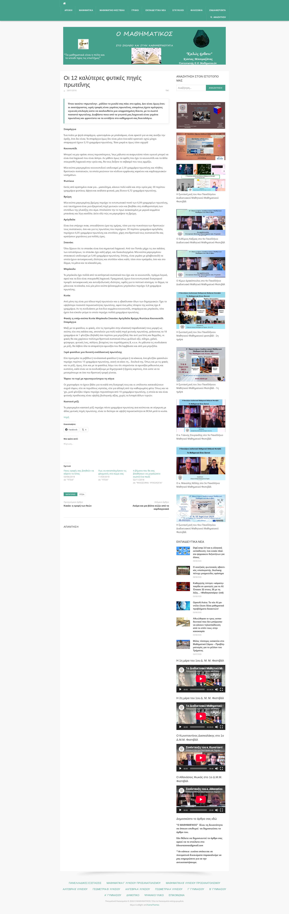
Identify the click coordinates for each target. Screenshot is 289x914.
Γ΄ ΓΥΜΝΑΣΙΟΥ (196, 889)
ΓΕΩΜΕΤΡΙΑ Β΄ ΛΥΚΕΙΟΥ (106, 889)
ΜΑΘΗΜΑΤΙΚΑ (86, 10)
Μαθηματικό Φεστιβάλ (112, 10)
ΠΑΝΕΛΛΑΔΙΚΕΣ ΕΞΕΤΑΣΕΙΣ (85, 883)
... (64, 90)
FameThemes (153, 904)
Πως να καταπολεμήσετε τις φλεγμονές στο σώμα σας (112, 472)
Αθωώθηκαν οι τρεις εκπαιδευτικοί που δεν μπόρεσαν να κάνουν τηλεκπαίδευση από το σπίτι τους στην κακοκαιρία (207, 624)
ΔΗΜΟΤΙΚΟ (132, 895)
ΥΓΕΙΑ (81, 494)
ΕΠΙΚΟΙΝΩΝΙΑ (177, 895)
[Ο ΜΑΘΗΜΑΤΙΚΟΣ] (144, 45)
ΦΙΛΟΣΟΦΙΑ (197, 10)
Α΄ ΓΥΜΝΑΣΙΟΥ (112, 895)
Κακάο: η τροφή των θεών (78, 505)
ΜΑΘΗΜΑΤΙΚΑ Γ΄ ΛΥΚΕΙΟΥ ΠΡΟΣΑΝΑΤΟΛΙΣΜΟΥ (134, 883)
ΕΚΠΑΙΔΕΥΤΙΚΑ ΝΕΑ (156, 10)
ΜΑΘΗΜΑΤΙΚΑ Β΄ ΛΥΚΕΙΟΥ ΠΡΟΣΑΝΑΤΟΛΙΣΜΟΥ (193, 883)
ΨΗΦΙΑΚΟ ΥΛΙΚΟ (154, 895)
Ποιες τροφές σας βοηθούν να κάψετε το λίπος (79, 472)
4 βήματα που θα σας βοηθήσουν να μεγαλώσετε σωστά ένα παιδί (146, 473)
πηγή (66, 417)
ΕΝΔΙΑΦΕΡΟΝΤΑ (217, 10)
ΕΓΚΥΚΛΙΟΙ (178, 10)
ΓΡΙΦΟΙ (135, 10)
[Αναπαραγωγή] (180, 689)
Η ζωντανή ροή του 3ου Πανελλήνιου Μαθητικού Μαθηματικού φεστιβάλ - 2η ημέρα (197, 335)
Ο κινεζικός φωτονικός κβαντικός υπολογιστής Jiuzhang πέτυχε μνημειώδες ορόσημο (209, 570)
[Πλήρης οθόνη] (221, 689)
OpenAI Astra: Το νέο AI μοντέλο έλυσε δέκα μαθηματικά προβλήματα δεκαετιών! (208, 605)
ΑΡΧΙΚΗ (68, 10)
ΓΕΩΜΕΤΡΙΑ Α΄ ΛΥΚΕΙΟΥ (169, 889)
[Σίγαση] (216, 689)
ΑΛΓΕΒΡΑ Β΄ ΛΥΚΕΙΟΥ (75, 889)
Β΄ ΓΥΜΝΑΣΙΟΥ (217, 889)
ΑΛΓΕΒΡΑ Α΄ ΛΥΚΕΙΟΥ (137, 889)
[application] (200, 678)
